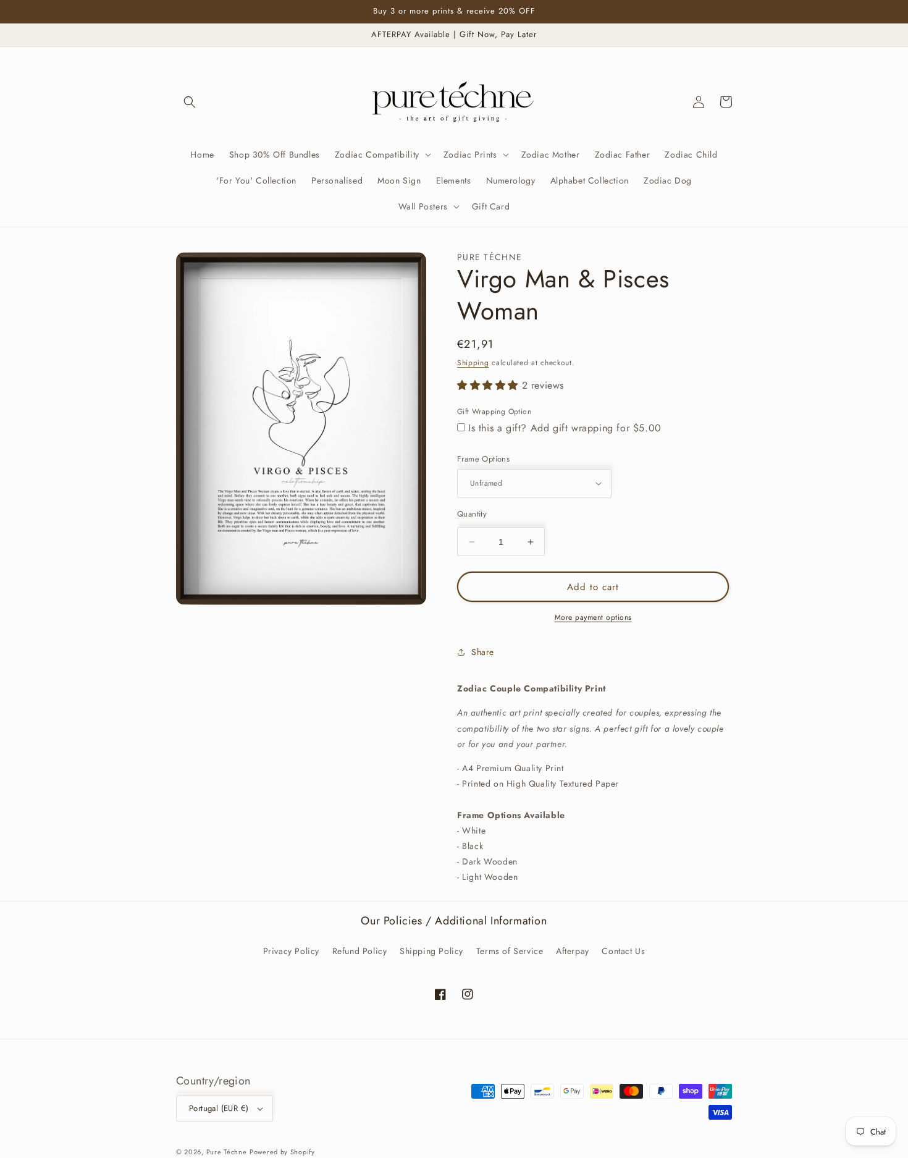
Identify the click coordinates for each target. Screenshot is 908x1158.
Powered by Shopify (282, 1152)
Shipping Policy (431, 951)
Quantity (472, 514)
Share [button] (482, 652)
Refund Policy (359, 951)
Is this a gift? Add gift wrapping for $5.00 (565, 428)
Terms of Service (510, 951)
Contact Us (623, 951)
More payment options (593, 617)
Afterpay (572, 951)
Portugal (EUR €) (218, 1108)
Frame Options (483, 459)
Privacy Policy (291, 951)
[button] (189, 102)
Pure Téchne (226, 1152)
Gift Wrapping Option (494, 411)
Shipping (473, 362)
